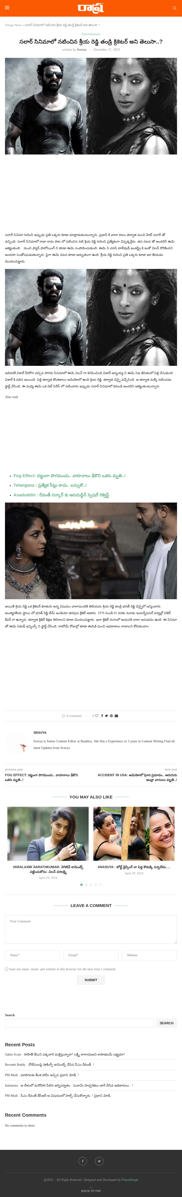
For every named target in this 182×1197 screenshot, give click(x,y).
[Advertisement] (91, 196)
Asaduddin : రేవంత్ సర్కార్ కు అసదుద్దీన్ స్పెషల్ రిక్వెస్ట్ (61, 495)
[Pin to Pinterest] (111, 716)
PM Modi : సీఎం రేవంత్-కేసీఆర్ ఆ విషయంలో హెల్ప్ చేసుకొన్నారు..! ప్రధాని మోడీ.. (58, 1095)
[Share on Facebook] (102, 716)
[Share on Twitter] (106, 716)
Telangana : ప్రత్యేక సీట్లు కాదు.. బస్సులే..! (50, 485)
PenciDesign (130, 1180)
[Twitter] (99, 1161)
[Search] (174, 8)
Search (10, 1015)
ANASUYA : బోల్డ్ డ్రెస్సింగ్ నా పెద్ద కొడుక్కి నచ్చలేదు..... (134, 867)
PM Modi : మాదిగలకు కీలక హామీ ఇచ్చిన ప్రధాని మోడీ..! (42, 1075)
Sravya (81, 49)
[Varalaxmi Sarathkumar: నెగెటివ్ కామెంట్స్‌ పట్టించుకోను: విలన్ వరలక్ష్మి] (48, 834)
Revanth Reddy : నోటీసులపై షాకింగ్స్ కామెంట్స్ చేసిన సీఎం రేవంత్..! (49, 1064)
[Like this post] (96, 716)
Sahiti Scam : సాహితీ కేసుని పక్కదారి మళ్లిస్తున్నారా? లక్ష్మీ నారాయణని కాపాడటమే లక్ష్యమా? (65, 1054)
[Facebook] (82, 1161)
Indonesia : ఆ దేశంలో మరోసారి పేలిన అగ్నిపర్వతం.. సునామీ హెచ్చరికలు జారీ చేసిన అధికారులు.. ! (69, 1085)
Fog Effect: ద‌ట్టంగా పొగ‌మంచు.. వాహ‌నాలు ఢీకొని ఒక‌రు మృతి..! (70, 475)
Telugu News (13, 25)
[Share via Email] (116, 716)
